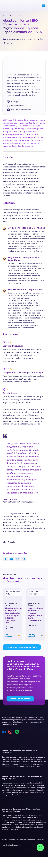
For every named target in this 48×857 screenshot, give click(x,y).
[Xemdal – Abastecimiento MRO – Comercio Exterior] (16, 3)
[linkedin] (4, 732)
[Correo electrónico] (23, 559)
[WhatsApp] (17, 559)
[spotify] (17, 732)
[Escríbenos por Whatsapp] (40, 847)
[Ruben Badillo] (12, 848)
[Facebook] (6, 559)
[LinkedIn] (12, 559)
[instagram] (10, 732)
